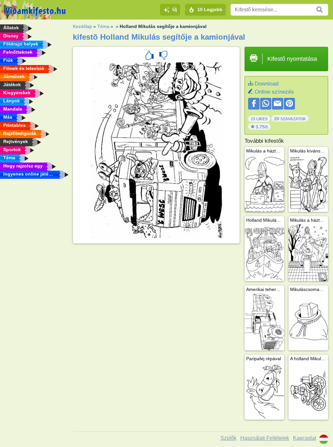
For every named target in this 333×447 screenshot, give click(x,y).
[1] (149, 56)
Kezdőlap (82, 26)
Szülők (228, 438)
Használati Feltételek (264, 438)
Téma (103, 26)
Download (266, 84)
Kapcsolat (304, 438)
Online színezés (274, 92)
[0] (163, 56)
